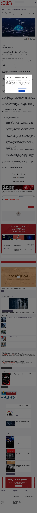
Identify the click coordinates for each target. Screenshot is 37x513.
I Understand (21, 90)
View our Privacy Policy (22, 88)
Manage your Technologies (14, 90)
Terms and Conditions (16, 84)
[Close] (31, 76)
